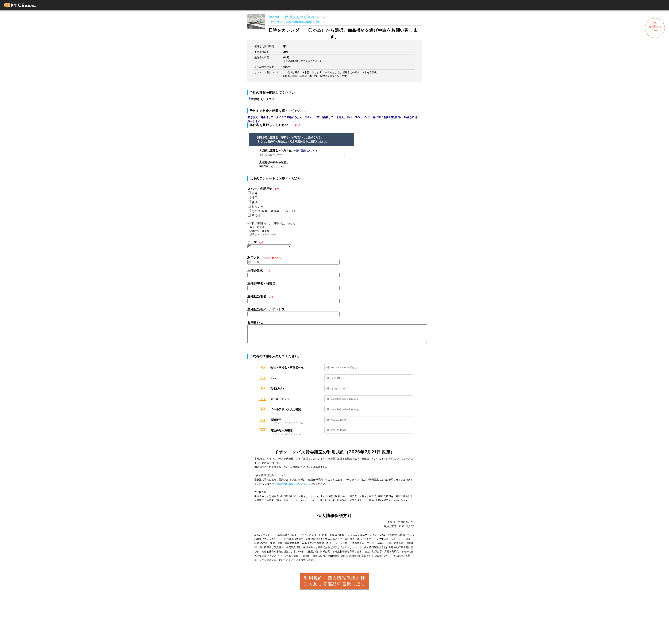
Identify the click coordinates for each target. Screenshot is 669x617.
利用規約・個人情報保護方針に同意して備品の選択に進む (334, 581)
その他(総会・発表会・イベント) (273, 211)
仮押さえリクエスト (264, 99)
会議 (254, 202)
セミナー (257, 206)
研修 (254, 193)
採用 (254, 197)
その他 (256, 215)
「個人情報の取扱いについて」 (291, 483)
